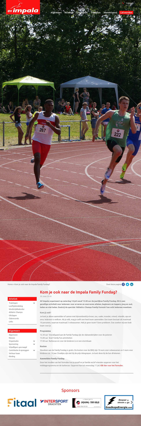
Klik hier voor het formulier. (111, 365)
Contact (129, 3)
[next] (131, 402)
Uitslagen (13, 315)
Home (10, 284)
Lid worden (126, 12)
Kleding (12, 356)
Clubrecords (14, 318)
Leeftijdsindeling (16, 306)
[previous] (9, 402)
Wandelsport (110, 12)
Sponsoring (13, 344)
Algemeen (56, 12)
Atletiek (69, 12)
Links (11, 321)
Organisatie (14, 341)
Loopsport (82, 12)
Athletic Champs (16, 312)
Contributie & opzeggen (19, 350)
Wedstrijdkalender (16, 309)
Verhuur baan (14, 353)
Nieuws (12, 338)
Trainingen (13, 303)
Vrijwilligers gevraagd (18, 347)
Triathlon (95, 12)
